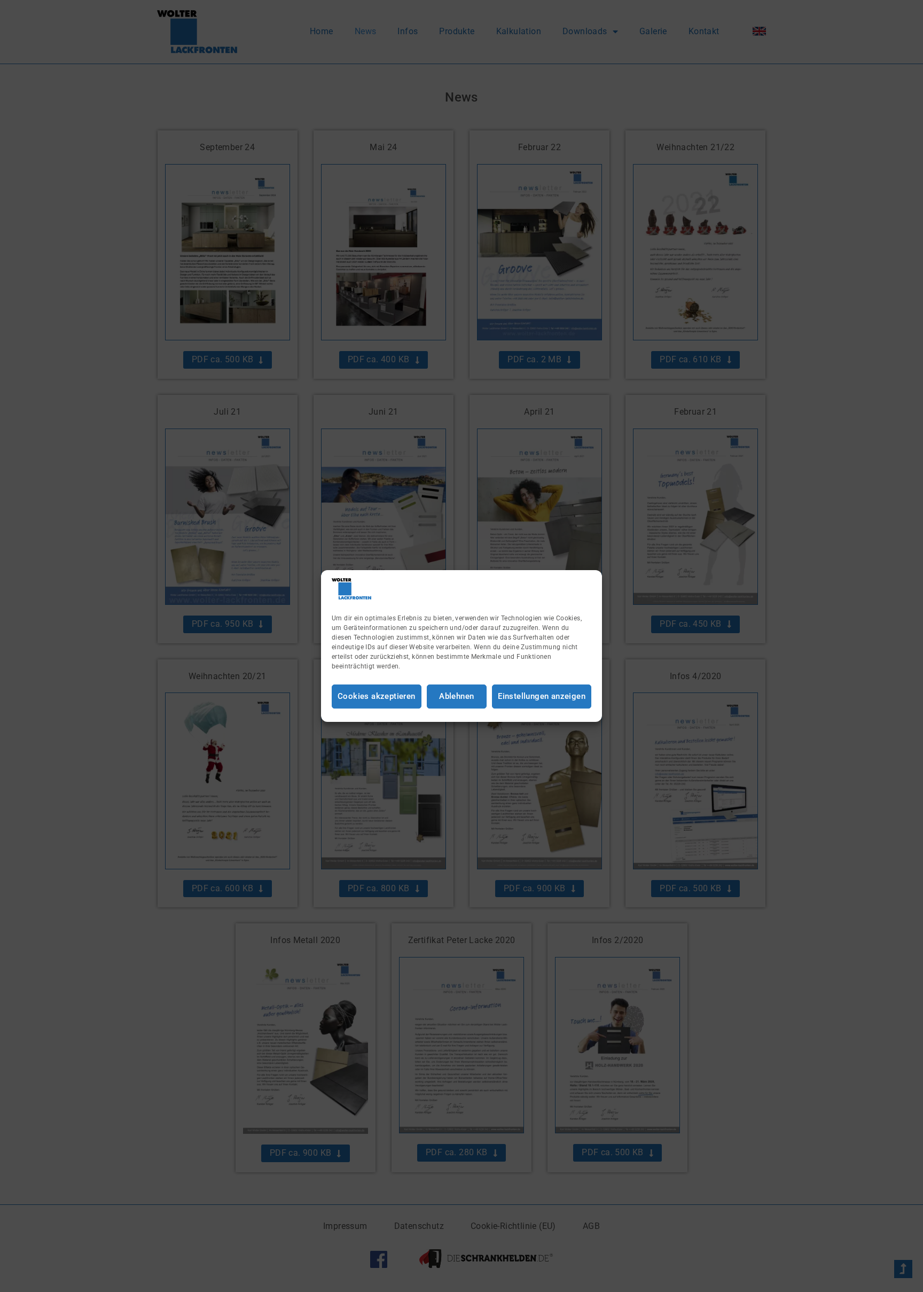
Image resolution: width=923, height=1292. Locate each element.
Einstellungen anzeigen (541, 696)
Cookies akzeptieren (377, 696)
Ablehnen (456, 696)
